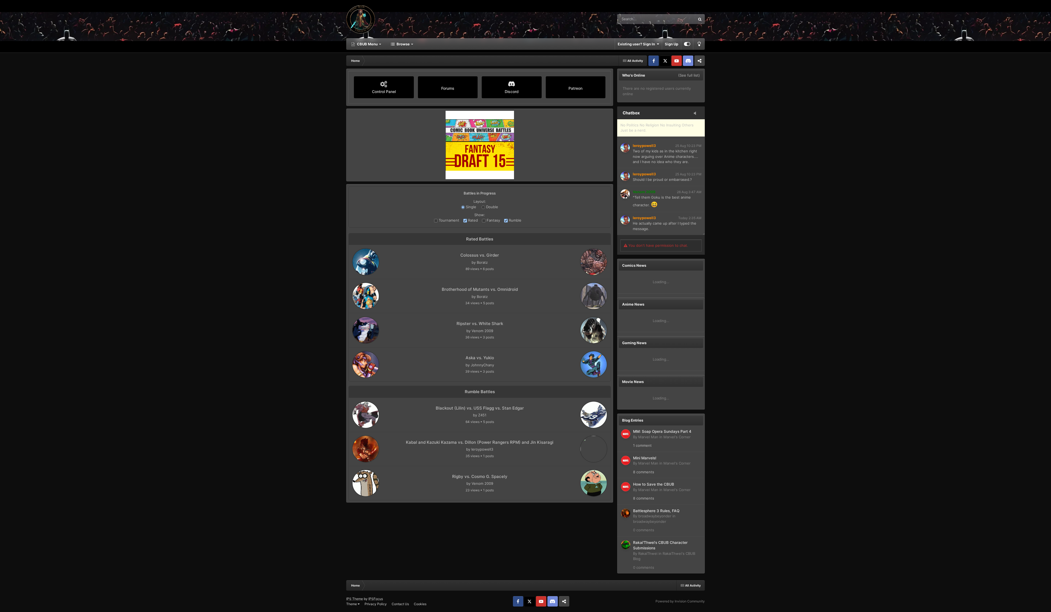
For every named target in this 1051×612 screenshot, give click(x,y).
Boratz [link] (482, 262)
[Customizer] (687, 44)
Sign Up (671, 44)
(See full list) (689, 75)
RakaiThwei (647, 553)
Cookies (420, 604)
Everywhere (678, 19)
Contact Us (400, 604)
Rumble (514, 220)
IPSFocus (375, 599)
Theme (352, 604)
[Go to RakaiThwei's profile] (625, 545)
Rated (472, 220)
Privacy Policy (376, 604)
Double (491, 207)
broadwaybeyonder (654, 516)
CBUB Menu (367, 44)
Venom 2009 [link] (482, 331)
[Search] (700, 19)
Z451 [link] (482, 415)
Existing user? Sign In (637, 44)
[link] (365, 261)
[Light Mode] (699, 44)
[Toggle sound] (696, 113)
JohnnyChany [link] (482, 365)
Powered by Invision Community (680, 601)
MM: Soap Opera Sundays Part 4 (662, 431)
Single (470, 207)
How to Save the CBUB (653, 484)
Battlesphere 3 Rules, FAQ (656, 511)
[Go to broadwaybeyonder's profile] (625, 513)
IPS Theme (354, 599)
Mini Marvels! (644, 458)
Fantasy (493, 220)
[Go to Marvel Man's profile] (625, 434)
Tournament (448, 220)
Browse (403, 44)
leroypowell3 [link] (482, 449)
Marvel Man (648, 437)
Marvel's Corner (677, 437)
